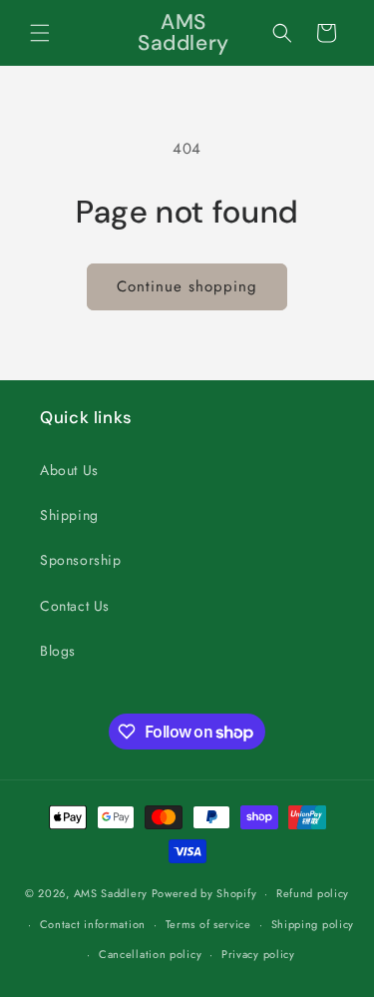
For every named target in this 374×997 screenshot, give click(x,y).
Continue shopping (187, 286)
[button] (40, 33)
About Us (69, 470)
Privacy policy (258, 954)
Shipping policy (313, 924)
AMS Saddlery (111, 893)
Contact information (93, 924)
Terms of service (208, 924)
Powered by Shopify (204, 893)
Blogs (58, 651)
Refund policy (312, 893)
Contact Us (75, 606)
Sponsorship (81, 560)
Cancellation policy (150, 954)
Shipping (69, 515)
